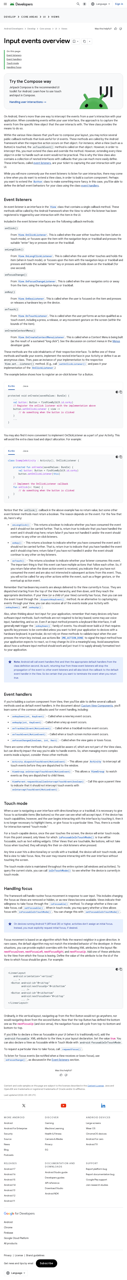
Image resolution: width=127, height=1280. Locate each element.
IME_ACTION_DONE (72, 637)
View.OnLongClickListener (35, 256)
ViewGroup (97, 771)
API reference (52, 1182)
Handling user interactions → (27, 102)
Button (38, 181)
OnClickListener (42, 367)
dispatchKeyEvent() (52, 599)
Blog (6, 1149)
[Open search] (78, 4)
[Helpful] (115, 28)
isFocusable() (59, 903)
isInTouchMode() (60, 870)
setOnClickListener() (72, 363)
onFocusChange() (15, 1059)
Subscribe (46, 1263)
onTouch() (18, 560)
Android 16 (10, 1174)
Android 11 (9, 1200)
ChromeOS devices (96, 1133)
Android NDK (52, 1193)
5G (46, 1149)
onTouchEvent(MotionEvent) (28, 734)
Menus (116, 341)
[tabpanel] (63, 409)
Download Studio (54, 1188)
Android (8, 1123)
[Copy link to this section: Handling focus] (35, 889)
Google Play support (96, 1179)
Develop (10, 16)
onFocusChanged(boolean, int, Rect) (34, 740)
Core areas (29, 16)
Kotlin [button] (11, 386)
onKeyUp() (35, 607)
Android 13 (9, 1190)
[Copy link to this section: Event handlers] (35, 695)
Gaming (49, 1123)
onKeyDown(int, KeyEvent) (28, 716)
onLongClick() (20, 524)
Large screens (93, 1123)
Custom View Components (97, 705)
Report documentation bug (100, 1174)
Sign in (119, 3)
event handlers (90, 185)
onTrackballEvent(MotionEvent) (31, 728)
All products (10, 1243)
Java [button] (25, 386)
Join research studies (97, 1184)
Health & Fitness (53, 1133)
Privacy (48, 1144)
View (53, 206)
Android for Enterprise (15, 1128)
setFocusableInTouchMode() (102, 911)
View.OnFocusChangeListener (37, 281)
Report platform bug (96, 1168)
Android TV (92, 1144)
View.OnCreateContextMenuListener (41, 337)
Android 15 (9, 1179)
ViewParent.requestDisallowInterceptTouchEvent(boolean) (48, 781)
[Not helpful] (120, 28)
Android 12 (9, 1195)
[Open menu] (5, 4)
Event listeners (60, 1060)
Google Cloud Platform (16, 1238)
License (19, 1255)
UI (44, 16)
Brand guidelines (35, 1255)
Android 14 (10, 1184)
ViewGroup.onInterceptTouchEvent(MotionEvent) (41, 771)
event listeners (42, 163)
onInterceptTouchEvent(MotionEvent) (34, 789)
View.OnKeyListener (31, 298)
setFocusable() (33, 907)
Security (8, 1133)
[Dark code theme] (117, 392)
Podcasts (8, 1154)
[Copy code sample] (121, 392)
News (7, 1144)
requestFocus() (71, 1049)
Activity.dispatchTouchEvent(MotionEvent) (38, 761)
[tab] (11, 386)
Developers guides (54, 1177)
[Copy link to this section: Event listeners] (35, 200)
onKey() (16, 542)
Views (55, 16)
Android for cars (94, 1139)
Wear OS (90, 1128)
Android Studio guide (56, 1172)
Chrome (8, 1227)
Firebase (8, 1232)
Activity (95, 761)
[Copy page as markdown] (84, 41)
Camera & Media (54, 1139)
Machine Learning (54, 1128)
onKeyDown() (13, 607)
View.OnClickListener (32, 234)
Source (7, 1139)
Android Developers (13, 28)
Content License (95, 1085)
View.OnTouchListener (32, 316)
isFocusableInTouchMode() (76, 837)
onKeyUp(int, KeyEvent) (26, 722)
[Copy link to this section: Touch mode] (30, 804)
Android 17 (9, 1168)
